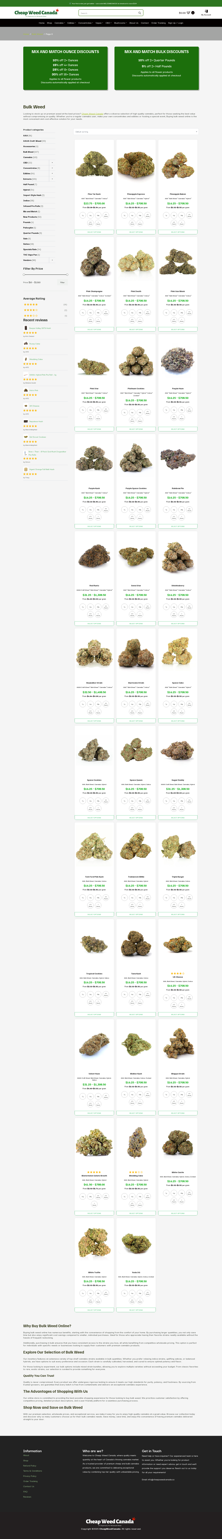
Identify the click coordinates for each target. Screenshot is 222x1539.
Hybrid (26, 189)
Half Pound (28, 184)
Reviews (27, 1496)
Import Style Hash (32, 195)
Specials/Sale (30, 249)
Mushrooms (119, 22)
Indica (26, 200)
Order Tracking (158, 22)
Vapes (98, 22)
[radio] (83, 215)
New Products (30, 216)
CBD (108, 22)
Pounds (26, 222)
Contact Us (28, 1486)
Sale (25, 238)
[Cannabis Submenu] (64, 22)
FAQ (25, 1491)
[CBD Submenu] (111, 22)
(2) (65, 309)
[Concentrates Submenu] (92, 22)
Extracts (27, 178)
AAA (25, 135)
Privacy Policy (29, 1476)
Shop (49, 22)
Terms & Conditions (32, 1470)
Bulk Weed (37, 34)
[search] (139, 13)
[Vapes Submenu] (102, 22)
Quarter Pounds (31, 232)
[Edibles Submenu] (75, 22)
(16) (65, 304)
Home (41, 22)
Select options (94, 232)
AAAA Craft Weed (32, 140)
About (26, 1455)
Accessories (29, 146)
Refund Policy (29, 1465)
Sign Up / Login (175, 22)
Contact (145, 22)
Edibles (71, 22)
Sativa (26, 243)
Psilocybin (28, 227)
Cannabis (59, 22)
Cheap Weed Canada (92, 113)
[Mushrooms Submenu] (126, 22)
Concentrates (84, 22)
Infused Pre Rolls (31, 205)
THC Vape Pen (30, 254)
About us (133, 22)
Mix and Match (30, 211)
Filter (62, 282)
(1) (66, 315)
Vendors (27, 260)
